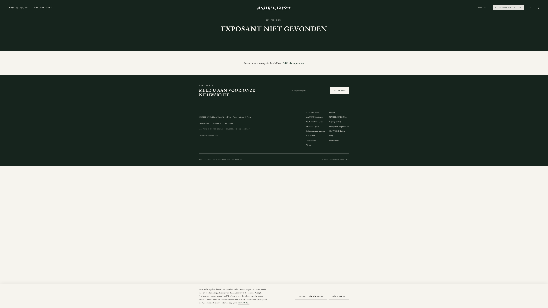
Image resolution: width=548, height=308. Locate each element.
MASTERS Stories (312, 112)
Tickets (482, 8)
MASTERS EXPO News (338, 117)
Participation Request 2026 (339, 126)
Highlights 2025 (335, 121)
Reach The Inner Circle (314, 121)
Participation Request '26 (508, 8)
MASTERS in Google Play (238, 129)
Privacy (308, 145)
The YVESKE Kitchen (337, 131)
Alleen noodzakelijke (311, 296)
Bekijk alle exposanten (293, 63)
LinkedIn (217, 123)
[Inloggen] (530, 7)
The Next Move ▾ (43, 8)
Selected (332, 112)
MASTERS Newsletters (314, 117)
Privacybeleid (243, 302)
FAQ (331, 135)
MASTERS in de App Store (211, 129)
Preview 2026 (311, 135)
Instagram (204, 123)
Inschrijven (340, 90)
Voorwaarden (334, 140)
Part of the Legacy (312, 126)
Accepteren (339, 296)
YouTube (229, 123)
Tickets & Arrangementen (315, 131)
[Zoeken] (538, 8)
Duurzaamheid (311, 140)
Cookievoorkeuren (208, 135)
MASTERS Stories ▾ (19, 8)
